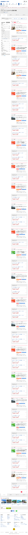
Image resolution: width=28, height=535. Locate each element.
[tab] (4, 15)
